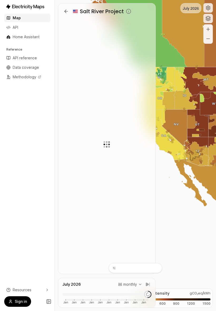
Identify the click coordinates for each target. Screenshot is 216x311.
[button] (208, 8)
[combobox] (130, 284)
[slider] (147, 294)
